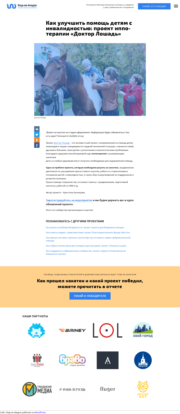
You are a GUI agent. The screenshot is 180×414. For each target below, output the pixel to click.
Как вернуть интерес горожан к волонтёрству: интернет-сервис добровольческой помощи (88, 239)
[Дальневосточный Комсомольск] (143, 360)
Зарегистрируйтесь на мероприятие (69, 200)
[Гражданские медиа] (37, 390)
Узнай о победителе (90, 296)
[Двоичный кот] (143, 390)
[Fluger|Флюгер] (107, 390)
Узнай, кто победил (154, 6)
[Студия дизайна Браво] (72, 360)
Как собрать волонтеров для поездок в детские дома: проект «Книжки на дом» (86, 245)
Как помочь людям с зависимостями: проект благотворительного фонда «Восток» (88, 232)
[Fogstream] (37, 331)
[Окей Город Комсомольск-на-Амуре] (143, 331)
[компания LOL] (107, 331)
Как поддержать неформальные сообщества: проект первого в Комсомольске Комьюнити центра (86, 252)
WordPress (40, 412)
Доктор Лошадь (62, 142)
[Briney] (72, 331)
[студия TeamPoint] (37, 360)
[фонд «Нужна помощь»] (72, 390)
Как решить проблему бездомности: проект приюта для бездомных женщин (85, 227)
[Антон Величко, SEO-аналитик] (107, 360)
